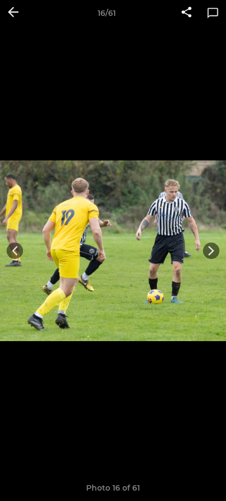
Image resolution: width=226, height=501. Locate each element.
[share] (186, 13)
